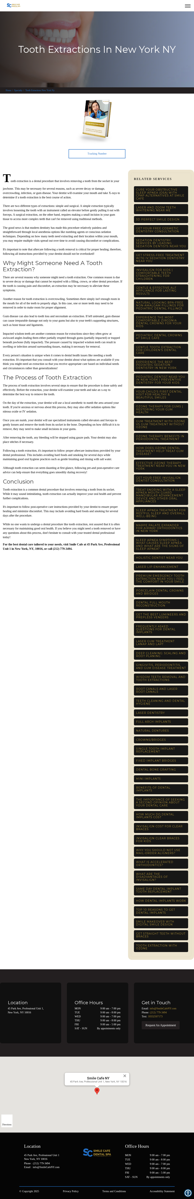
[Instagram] (40, 1179)
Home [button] (8, 90)
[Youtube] (48, 1179)
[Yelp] (55, 1179)
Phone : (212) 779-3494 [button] (37, 1163)
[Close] (124, 1075)
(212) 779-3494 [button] (158, 1012)
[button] (170, 6)
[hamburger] (189, 5)
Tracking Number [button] (97, 153)
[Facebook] (33, 1179)
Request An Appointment (161, 1025)
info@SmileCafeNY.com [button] (163, 1008)
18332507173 (155, 1016)
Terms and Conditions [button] (114, 1191)
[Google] (25, 1179)
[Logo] (97, 1152)
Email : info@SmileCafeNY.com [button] (41, 1167)
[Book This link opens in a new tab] (175, 6)
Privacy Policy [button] (71, 1191)
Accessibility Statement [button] (162, 1191)
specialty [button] (18, 90)
